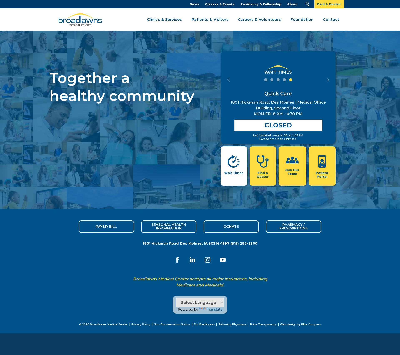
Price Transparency (263, 324)
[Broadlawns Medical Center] (79, 20)
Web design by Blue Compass (300, 324)
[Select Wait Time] (265, 79)
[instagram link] (207, 260)
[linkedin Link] (192, 260)
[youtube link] (223, 260)
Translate (214, 309)
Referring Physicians (232, 324)
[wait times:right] (328, 79)
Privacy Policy (140, 324)
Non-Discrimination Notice (172, 324)
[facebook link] (177, 260)
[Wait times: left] (228, 79)
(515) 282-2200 (244, 243)
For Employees (204, 324)
